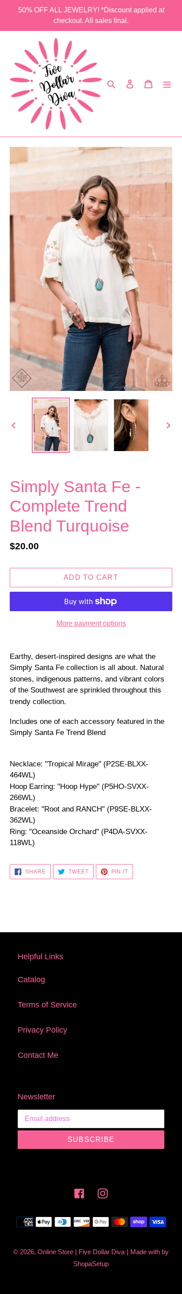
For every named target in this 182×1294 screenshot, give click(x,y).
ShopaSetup (91, 1263)
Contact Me (38, 1055)
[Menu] (167, 83)
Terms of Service (47, 1004)
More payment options (91, 623)
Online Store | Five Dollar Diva (81, 1252)
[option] (51, 425)
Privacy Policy (42, 1030)
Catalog (31, 979)
